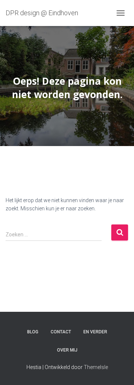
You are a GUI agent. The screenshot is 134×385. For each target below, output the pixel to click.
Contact (61, 331)
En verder (95, 331)
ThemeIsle (96, 367)
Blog (32, 331)
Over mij (67, 350)
